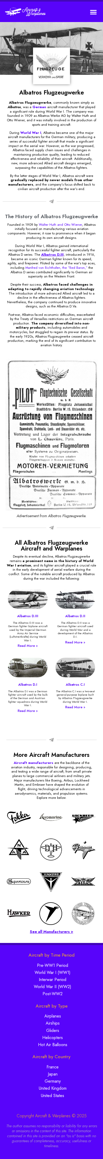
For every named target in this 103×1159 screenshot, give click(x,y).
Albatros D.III (27, 615)
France (52, 1067)
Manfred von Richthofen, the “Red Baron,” (56, 267)
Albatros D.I (27, 684)
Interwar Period (52, 980)
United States (52, 1096)
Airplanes (52, 1016)
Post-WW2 (53, 994)
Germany (53, 1081)
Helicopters (52, 1038)
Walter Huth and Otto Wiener (60, 224)
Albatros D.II (75, 615)
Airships (53, 1023)
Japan (53, 1074)
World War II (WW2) (52, 987)
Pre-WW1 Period (52, 965)
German (39, 106)
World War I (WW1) (53, 972)
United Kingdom (53, 1088)
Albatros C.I (75, 684)
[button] (93, 12)
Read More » (28, 645)
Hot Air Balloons (52, 1045)
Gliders (52, 1030)
